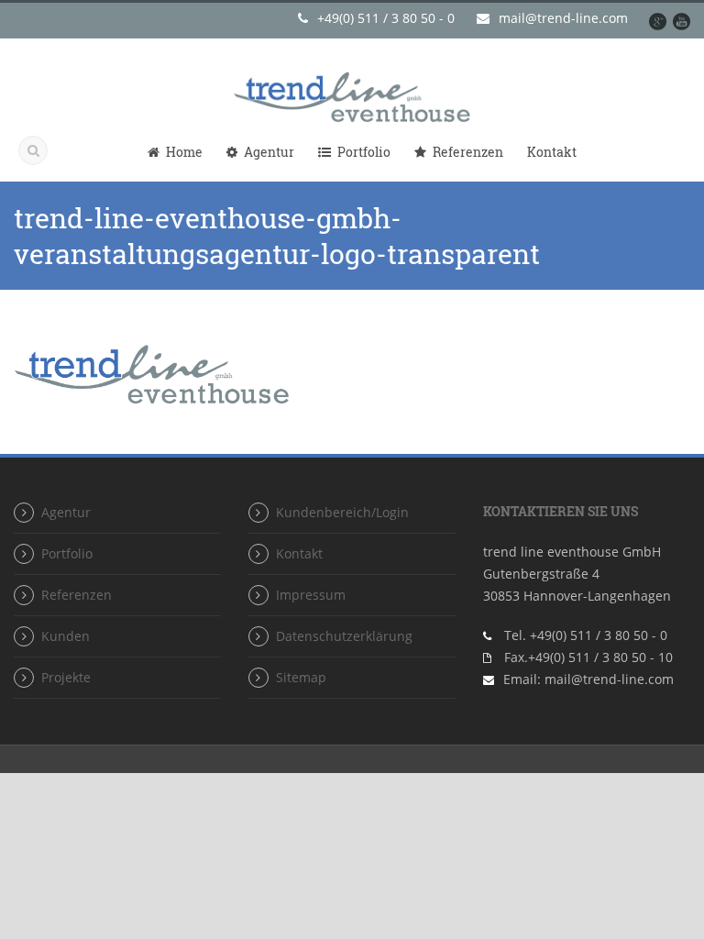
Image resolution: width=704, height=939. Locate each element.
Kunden (65, 636)
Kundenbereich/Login (342, 512)
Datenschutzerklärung (344, 636)
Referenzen (468, 151)
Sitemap (301, 677)
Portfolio (363, 151)
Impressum (311, 594)
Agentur (269, 151)
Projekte (66, 677)
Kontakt (552, 151)
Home (184, 151)
